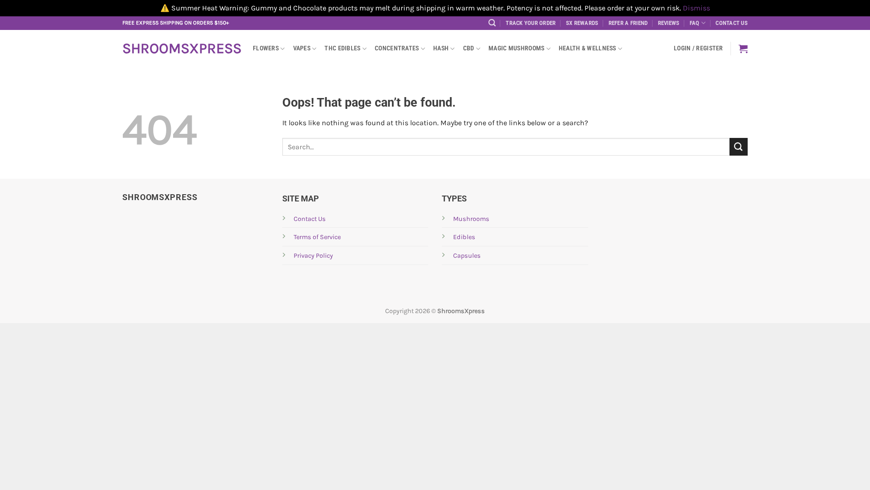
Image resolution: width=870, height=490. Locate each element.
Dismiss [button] (696, 8)
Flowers (266, 48)
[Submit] (739, 147)
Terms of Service (317, 237)
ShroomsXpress (180, 48)
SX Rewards (582, 23)
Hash (441, 48)
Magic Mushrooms (516, 48)
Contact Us (731, 23)
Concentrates (397, 48)
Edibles (464, 237)
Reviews (669, 23)
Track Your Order (531, 23)
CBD (468, 48)
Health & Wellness (587, 48)
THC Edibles (342, 48)
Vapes (301, 48)
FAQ (695, 23)
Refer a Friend (628, 23)
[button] (492, 22)
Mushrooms (471, 219)
